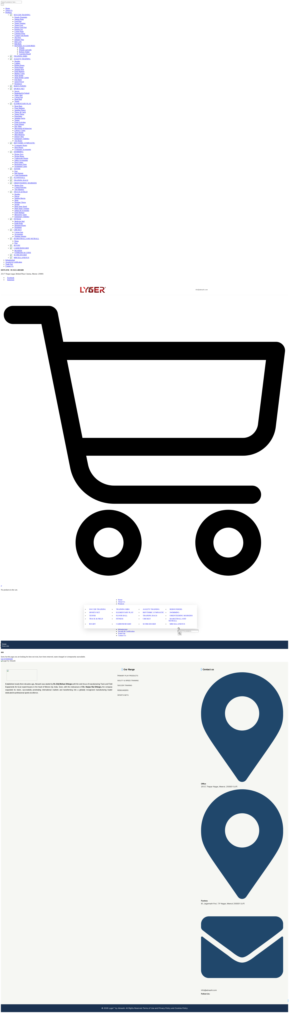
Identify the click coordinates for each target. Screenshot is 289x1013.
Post (15, 171)
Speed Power (19, 82)
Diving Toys (18, 154)
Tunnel (16, 120)
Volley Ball (18, 95)
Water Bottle (18, 76)
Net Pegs (17, 38)
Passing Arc (18, 29)
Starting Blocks (19, 198)
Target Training (19, 23)
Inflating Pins (19, 40)
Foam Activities (20, 122)
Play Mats (18, 126)
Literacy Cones (19, 130)
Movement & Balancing (23, 128)
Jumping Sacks (19, 118)
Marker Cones (19, 73)
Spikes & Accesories (21, 211)
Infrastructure (10, 260)
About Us (8, 10)
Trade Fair (9, 264)
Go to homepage (7, 659)
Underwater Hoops (21, 158)
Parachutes (18, 116)
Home (7, 8)
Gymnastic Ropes (20, 145)
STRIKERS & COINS (22, 253)
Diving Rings (19, 156)
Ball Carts (18, 42)
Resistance (18, 84)
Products (8, 12)
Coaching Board (25, 54)
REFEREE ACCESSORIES (24, 46)
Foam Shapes (19, 124)
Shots (16, 200)
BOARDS (18, 251)
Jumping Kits (19, 69)
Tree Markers (19, 189)
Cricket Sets (18, 232)
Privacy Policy (164, 1008)
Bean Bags (18, 106)
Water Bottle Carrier (21, 78)
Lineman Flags (19, 33)
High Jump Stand (20, 206)
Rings (16, 241)
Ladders (17, 63)
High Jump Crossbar (21, 208)
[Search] (180, 633)
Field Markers (19, 71)
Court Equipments (20, 175)
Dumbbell (18, 227)
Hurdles (17, 61)
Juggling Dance (20, 110)
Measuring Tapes (20, 215)
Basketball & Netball (21, 93)
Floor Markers (19, 108)
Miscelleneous (19, 135)
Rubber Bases (19, 65)
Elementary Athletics (21, 139)
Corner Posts (19, 31)
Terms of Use (148, 1008)
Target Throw (19, 114)
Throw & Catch (20, 112)
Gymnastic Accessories (22, 149)
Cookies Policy (181, 1008)
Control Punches (20, 187)
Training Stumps (20, 236)
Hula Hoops (18, 147)
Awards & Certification (13, 262)
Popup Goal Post (20, 27)
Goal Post (17, 21)
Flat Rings (18, 80)
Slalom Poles (19, 19)
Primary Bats (19, 137)
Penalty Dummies (20, 17)
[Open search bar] (179, 629)
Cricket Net (18, 97)
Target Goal (18, 25)
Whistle (21, 48)
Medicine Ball (19, 221)
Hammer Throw (20, 202)
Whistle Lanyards (25, 50)
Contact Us (9, 266)
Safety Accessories (21, 160)
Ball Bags (17, 44)
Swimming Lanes (20, 166)
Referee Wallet (24, 52)
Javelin (16, 204)
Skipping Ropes (20, 225)
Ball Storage (18, 173)
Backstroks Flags (20, 164)
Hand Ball (18, 99)
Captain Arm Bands (21, 36)
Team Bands (18, 133)
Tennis (16, 101)
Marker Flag (18, 185)
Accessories (18, 234)
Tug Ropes (18, 141)
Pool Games (18, 162)
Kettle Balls (18, 223)
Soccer (16, 91)
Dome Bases (18, 67)
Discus (16, 196)
